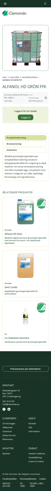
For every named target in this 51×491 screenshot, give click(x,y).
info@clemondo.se (10, 404)
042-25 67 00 (8, 401)
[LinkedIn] (8, 409)
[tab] (25, 137)
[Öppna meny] (5, 3)
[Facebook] (3, 409)
